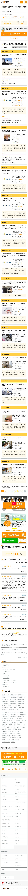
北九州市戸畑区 (6, 740)
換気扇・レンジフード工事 (7, 806)
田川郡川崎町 (20, 710)
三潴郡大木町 (13, 714)
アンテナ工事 (17, 799)
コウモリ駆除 (4, 799)
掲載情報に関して (18, 858)
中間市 (14, 731)
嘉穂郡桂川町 (21, 716)
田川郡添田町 (13, 712)
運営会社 (16, 869)
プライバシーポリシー (19, 865)
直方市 (13, 720)
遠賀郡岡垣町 (22, 697)
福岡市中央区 (12, 725)
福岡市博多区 (5, 733)
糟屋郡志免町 (5, 703)
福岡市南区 (4, 725)
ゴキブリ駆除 (4, 792)
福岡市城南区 (13, 722)
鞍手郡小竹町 (13, 707)
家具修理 (16, 830)
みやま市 (14, 705)
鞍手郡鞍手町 (5, 718)
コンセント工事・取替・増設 (20, 802)
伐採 (15, 779)
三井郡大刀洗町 (21, 714)
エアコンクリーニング (6, 826)
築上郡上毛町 (13, 695)
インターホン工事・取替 (19, 809)
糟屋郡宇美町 (21, 703)
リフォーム (17, 836)
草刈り (3, 782)
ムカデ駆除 (17, 789)
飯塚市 (8, 720)
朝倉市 (19, 705)
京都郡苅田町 (14, 697)
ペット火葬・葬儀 (18, 826)
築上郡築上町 (5, 695)
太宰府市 (4, 729)
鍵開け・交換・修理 (5, 813)
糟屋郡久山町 (5, 701)
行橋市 (3, 727)
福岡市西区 (20, 722)
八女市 (16, 718)
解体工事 (16, 833)
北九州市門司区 (6, 742)
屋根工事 (3, 833)
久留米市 (18, 720)
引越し (16, 843)
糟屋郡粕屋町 (21, 699)
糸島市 (9, 705)
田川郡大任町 (12, 710)
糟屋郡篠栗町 (13, 703)
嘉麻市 (11, 718)
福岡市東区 (12, 733)
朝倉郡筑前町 (13, 716)
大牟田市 (24, 720)
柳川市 (20, 718)
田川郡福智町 (21, 707)
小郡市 (9, 731)
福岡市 (18, 733)
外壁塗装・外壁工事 (5, 836)
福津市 (18, 727)
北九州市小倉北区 (16, 737)
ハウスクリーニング (5, 823)
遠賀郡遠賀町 (5, 707)
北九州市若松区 (15, 740)
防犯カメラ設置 (4, 840)
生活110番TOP (4, 747)
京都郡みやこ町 (6, 697)
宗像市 (9, 729)
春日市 (19, 729)
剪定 (2, 779)
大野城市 (14, 729)
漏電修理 (3, 802)
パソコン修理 (4, 830)
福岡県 (15, 747)
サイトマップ (4, 865)
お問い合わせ (17, 862)
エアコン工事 (17, 806)
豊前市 (18, 731)
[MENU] (26, 2)
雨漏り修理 (17, 816)
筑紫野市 (4, 731)
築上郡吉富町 (21, 695)
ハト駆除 (3, 796)
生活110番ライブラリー (19, 855)
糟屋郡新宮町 (13, 701)
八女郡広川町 (5, 714)
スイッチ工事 (4, 809)
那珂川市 (4, 705)
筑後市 (18, 725)
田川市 (3, 720)
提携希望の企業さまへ (6, 877)
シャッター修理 (17, 782)
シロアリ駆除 (4, 785)
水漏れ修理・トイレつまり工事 (7, 816)
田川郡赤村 (4, 710)
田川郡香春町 (21, 712)
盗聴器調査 (17, 840)
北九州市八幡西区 (6, 735)
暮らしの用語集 (4, 858)
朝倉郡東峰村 (5, 716)
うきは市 (13, 727)
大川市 (23, 725)
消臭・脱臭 (17, 823)
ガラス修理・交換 (18, 813)
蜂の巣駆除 (4, 789)
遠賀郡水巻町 (5, 699)
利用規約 (3, 869)
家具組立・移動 (4, 843)
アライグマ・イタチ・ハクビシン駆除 (20, 793)
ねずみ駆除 (17, 796)
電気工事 (11, 747)
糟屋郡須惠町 (21, 701)
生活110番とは (4, 855)
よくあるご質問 (4, 862)
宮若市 (8, 727)
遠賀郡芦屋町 (13, 699)
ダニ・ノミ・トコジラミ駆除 (20, 785)
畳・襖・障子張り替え (6, 819)
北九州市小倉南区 (6, 737)
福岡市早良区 (5, 722)
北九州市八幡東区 (16, 735)
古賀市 (23, 727)
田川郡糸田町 (5, 712)
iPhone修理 (4, 847)
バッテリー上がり (18, 819)
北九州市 (13, 742)
